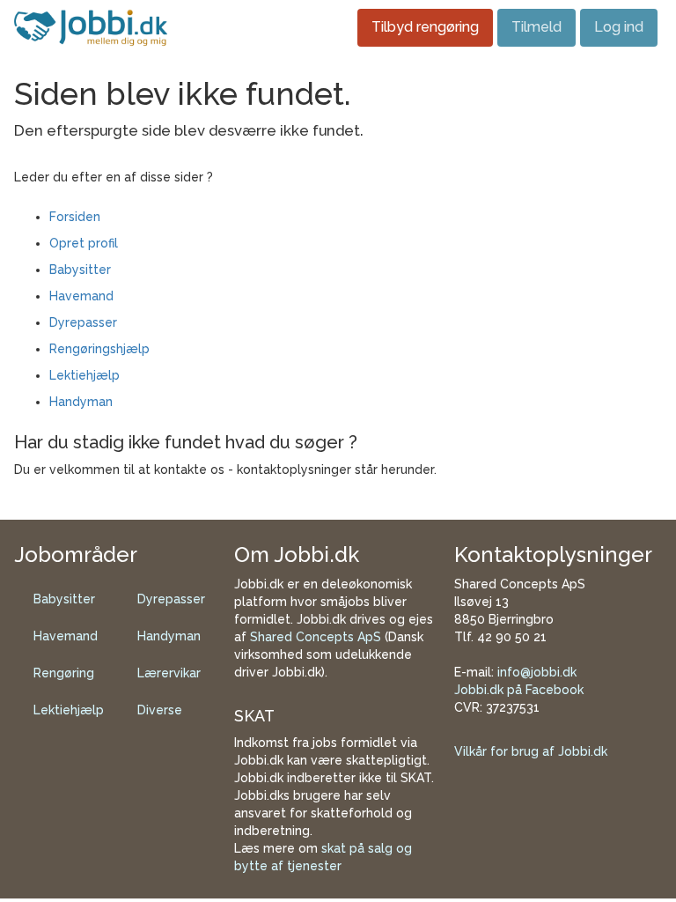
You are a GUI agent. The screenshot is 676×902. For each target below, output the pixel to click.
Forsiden (74, 217)
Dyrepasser (83, 322)
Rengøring (63, 673)
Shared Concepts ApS (315, 637)
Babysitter (80, 269)
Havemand (81, 296)
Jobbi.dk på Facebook (519, 690)
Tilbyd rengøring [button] (425, 26)
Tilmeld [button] (536, 26)
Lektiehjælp (84, 375)
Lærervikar (169, 673)
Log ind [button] (618, 26)
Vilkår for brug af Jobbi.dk (530, 751)
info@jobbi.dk (537, 672)
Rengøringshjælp (99, 349)
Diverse (159, 710)
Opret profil (83, 243)
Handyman (81, 402)
